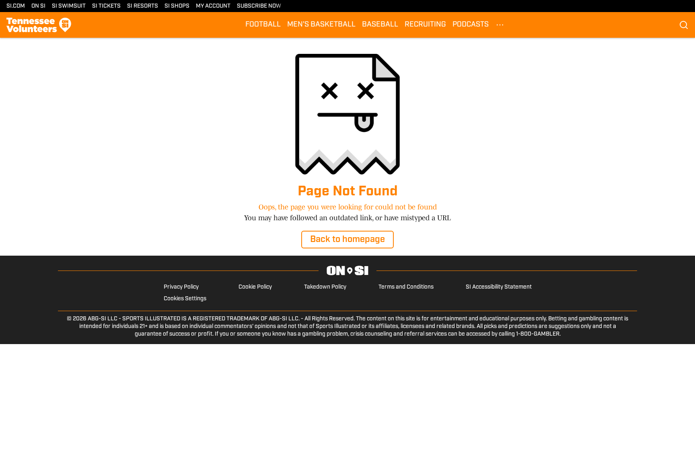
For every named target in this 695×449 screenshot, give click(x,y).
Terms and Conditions (406, 287)
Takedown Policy (325, 287)
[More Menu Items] (500, 25)
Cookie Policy (255, 287)
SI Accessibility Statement (499, 287)
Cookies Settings (185, 299)
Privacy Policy (181, 287)
